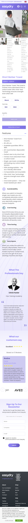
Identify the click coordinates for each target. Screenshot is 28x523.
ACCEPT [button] (19, 520)
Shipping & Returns (20, 503)
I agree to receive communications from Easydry (15, 438)
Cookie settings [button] (9, 520)
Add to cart (14, 119)
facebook (5, 503)
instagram (5, 505)
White (17, 100)
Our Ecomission (6, 488)
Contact (4, 495)
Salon (16, 488)
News (3, 492)
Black (7, 100)
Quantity (4, 113)
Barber (17, 490)
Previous (1, 32)
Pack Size (4, 104)
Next (26, 32)
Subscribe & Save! (14, 127)
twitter (4, 501)
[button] (25, 12)
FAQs (16, 501)
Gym (16, 495)
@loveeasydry (18, 1)
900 (6, 107)
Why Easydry (5, 490)
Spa (16, 492)
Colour (4, 97)
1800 (15, 107)
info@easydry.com (7, 478)
